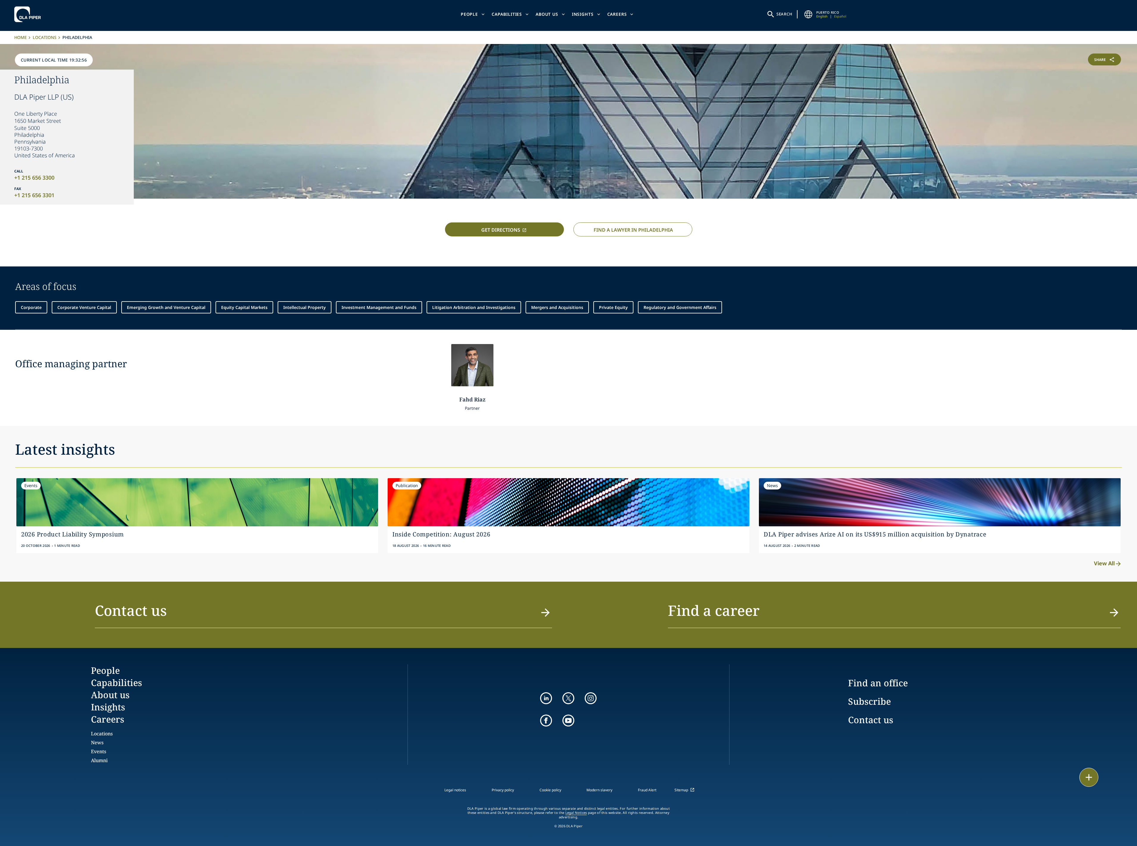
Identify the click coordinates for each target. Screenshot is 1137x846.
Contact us (870, 720)
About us (547, 14)
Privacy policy (503, 789)
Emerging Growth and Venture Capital (166, 307)
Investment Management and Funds (379, 307)
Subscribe (869, 701)
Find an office (878, 683)
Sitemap (681, 789)
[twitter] (568, 698)
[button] (323, 614)
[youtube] (568, 720)
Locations (44, 37)
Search (784, 14)
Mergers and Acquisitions (557, 307)
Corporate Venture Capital (84, 307)
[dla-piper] (29, 14)
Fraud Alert (647, 789)
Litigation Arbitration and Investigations (473, 307)
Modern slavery (599, 789)
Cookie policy (550, 789)
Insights (583, 14)
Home (20, 37)
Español (840, 16)
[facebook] (546, 720)
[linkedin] (546, 698)
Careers (617, 14)
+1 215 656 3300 (34, 177)
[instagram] (591, 698)
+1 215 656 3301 (34, 195)
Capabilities (507, 14)
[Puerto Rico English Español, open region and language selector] (808, 14)
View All (1104, 563)
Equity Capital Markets (244, 307)
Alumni (99, 760)
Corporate (31, 307)
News (97, 742)
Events (98, 751)
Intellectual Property (304, 307)
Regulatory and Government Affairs (680, 307)
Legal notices (455, 789)
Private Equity (613, 307)
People (469, 14)
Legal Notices (576, 813)
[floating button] (1088, 777)
